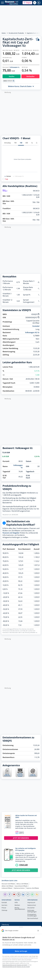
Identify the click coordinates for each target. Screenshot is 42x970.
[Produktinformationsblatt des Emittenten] (7, 776)
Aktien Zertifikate (7, 886)
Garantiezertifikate (21, 886)
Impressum (31, 902)
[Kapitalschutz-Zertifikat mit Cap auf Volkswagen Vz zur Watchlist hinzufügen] (37, 39)
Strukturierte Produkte (16, 33)
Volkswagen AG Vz (16, 67)
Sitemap (4, 910)
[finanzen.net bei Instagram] (5, 894)
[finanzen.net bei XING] (28, 894)
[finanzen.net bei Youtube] (14, 894)
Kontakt (4, 902)
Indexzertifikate (7, 888)
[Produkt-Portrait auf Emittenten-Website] (20, 776)
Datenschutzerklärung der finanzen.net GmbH (14, 965)
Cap (6, 179)
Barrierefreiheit (32, 918)
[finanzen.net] (11, 2)
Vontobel (35, 326)
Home (4, 33)
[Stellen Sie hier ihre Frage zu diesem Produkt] (32, 772)
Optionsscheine (19, 888)
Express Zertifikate (32, 888)
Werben (17, 905)
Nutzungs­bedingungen (32, 911)
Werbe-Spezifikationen (20, 908)
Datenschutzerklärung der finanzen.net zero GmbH (16, 966)
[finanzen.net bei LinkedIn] (23, 894)
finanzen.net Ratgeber (11, 533)
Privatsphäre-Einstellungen (32, 915)
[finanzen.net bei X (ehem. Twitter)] (19, 894)
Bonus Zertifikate (22, 884)
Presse (4, 908)
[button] (27, 2)
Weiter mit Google (21, 951)
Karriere (4, 905)
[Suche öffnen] (34, 2)
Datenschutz (31, 905)
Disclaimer (31, 908)
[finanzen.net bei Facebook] (10, 894)
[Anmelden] (38, 2)
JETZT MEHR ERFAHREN (21, 870)
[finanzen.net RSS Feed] (37, 894)
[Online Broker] (11, 4)
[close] (38, 930)
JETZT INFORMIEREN (21, 838)
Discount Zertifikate (8, 884)
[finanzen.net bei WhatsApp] (32, 894)
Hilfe (16, 902)
